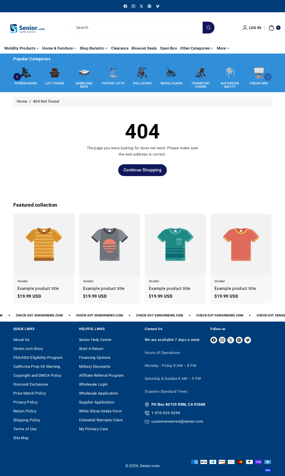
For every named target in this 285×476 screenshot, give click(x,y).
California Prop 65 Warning (36, 366)
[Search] (208, 27)
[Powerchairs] (25, 72)
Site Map (21, 438)
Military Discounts (94, 366)
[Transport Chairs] (200, 72)
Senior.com (150, 466)
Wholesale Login (93, 384)
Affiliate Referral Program (101, 375)
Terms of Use (25, 429)
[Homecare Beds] (84, 72)
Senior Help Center (95, 339)
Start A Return (91, 348)
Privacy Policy (25, 402)
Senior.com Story (28, 348)
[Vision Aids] (259, 72)
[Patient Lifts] (113, 72)
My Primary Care (93, 429)
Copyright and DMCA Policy (37, 375)
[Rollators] (142, 72)
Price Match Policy (29, 393)
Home (22, 101)
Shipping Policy (26, 420)
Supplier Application (96, 402)
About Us (21, 339)
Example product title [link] (38, 288)
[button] (274, 28)
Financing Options (94, 357)
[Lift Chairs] (54, 72)
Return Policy (24, 411)
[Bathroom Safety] (229, 72)
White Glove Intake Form (100, 411)
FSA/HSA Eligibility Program (38, 357)
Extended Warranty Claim (101, 420)
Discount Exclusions (31, 384)
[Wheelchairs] (171, 72)
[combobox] (142, 28)
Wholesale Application (98, 393)
